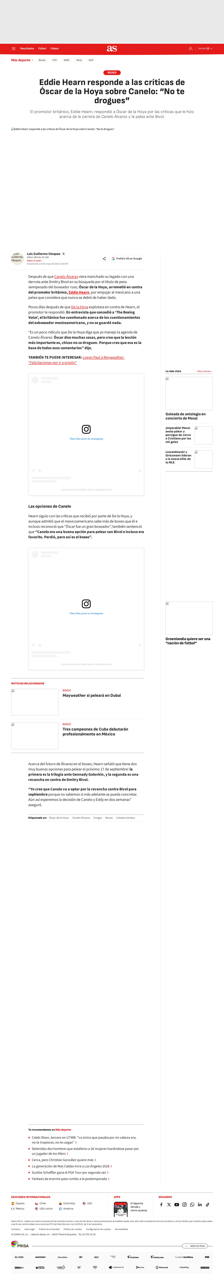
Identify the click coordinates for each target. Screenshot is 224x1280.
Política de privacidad (49, 1229)
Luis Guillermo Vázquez (43, 254)
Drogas (97, 818)
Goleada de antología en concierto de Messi (186, 416)
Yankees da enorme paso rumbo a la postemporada (69, 1178)
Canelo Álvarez (66, 276)
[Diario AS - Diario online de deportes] (112, 48)
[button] (104, 258)
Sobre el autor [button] (34, 260)
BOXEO (112, 72)
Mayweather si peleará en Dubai (92, 695)
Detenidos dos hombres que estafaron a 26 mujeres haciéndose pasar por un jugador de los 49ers (85, 1151)
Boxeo (42, 60)
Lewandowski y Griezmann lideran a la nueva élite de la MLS (178, 457)
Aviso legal (29, 1229)
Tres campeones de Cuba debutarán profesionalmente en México (95, 732)
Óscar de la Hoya (59, 818)
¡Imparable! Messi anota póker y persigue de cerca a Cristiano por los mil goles (178, 435)
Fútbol (42, 48)
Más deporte (20, 60)
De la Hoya (79, 307)
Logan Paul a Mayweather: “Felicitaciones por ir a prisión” (76, 360)
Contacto (15, 1229)
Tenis (79, 60)
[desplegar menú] (13, 48)
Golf (91, 60)
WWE (66, 60)
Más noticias (204, 371)
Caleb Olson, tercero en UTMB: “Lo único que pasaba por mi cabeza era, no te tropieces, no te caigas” (84, 1140)
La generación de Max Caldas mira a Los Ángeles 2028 (70, 1166)
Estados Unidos (125, 818)
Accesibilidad (121, 1229)
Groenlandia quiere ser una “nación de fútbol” (188, 641)
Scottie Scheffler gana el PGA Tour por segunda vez (69, 1172)
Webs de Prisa (197, 1246)
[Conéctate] (190, 49)
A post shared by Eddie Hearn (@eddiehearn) (86, 489)
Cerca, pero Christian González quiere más (62, 1160)
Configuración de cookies (98, 1229)
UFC (54, 60)
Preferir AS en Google (129, 258)
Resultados (27, 48)
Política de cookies (73, 1229)
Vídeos (54, 48)
